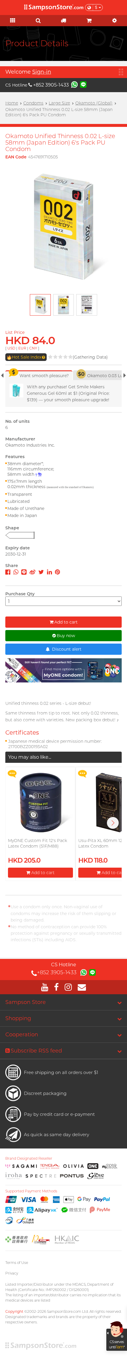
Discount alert (66, 649)
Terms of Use (16, 1262)
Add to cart (66, 622)
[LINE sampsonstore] (83, 84)
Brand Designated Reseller (28, 1158)
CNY (33, 348)
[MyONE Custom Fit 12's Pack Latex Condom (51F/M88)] (40, 802)
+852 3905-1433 (51, 85)
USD (11, 348)
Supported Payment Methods (31, 1191)
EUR (22, 348)
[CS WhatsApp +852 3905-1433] (74, 84)
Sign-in (41, 72)
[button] (113, 823)
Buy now (66, 635)
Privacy (11, 1273)
